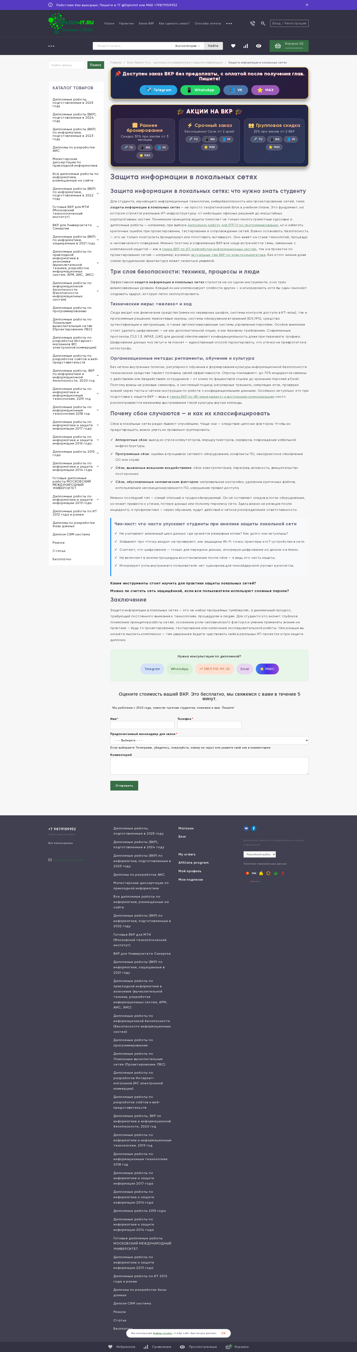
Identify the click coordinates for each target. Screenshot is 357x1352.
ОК (223, 1333)
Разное (59, 543)
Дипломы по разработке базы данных (74, 524)
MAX (265, 90)
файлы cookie (162, 1333)
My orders (187, 854)
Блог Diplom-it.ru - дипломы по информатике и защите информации (175, 62)
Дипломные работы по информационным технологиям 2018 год (72, 410)
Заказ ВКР (146, 23)
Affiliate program (193, 863)
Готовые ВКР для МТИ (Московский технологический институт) (71, 212)
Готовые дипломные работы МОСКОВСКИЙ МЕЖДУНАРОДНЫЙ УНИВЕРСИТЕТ (72, 483)
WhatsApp (200, 90)
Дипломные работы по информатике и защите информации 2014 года (73, 466)
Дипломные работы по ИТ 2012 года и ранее (75, 512)
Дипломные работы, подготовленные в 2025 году (73, 102)
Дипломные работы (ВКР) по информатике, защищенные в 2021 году (74, 240)
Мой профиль (189, 871)
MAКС (267, 669)
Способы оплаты (208, 23)
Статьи (59, 551)
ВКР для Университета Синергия (72, 226)
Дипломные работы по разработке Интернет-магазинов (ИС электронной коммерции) (74, 342)
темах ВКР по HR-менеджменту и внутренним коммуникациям (222, 397)
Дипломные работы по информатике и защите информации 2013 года (73, 499)
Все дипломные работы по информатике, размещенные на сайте (76, 177)
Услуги (109, 23)
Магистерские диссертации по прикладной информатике (75, 162)
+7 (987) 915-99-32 (214, 669)
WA (145, 147)
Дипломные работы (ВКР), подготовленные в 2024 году (74, 117)
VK (235, 90)
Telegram (158, 90)
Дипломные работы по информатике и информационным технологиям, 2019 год (72, 394)
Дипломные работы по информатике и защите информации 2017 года (73, 425)
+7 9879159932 (62, 829)
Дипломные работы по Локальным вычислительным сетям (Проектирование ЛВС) (72, 324)
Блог (182, 836)
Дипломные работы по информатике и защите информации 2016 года (73, 440)
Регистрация (295, 23)
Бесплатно (62, 559)
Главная (115, 62)
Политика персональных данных (265, 863)
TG (128, 147)
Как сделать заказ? (174, 23)
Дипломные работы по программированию (72, 309)
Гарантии (126, 23)
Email (245, 669)
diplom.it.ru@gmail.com (69, 859)
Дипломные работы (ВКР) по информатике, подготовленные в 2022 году (74, 194)
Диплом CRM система (71, 534)
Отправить (124, 785)
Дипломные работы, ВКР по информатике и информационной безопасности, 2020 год (74, 375)
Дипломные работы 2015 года (74, 453)
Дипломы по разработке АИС (74, 149)
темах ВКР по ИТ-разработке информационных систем (209, 249)
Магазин (186, 828)
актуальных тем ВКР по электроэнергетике (228, 255)
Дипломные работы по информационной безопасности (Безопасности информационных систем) (72, 291)
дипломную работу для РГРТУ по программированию (233, 225)
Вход (277, 23)
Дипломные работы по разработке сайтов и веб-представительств (76, 359)
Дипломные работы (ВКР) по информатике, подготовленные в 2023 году (74, 134)
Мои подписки (190, 879)
